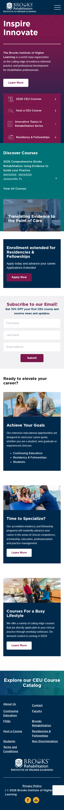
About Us (9, 704)
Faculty (37, 711)
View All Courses (14, 188)
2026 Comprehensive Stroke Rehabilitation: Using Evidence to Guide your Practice (25, 166)
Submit (32, 358)
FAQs (7, 721)
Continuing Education (28, 453)
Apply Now (19, 277)
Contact (37, 705)
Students (19, 462)
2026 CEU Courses (28, 99)
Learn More (15, 82)
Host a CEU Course (29, 110)
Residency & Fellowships (33, 137)
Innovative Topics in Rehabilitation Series (29, 123)
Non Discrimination (45, 741)
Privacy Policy (32, 786)
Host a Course (12, 731)
